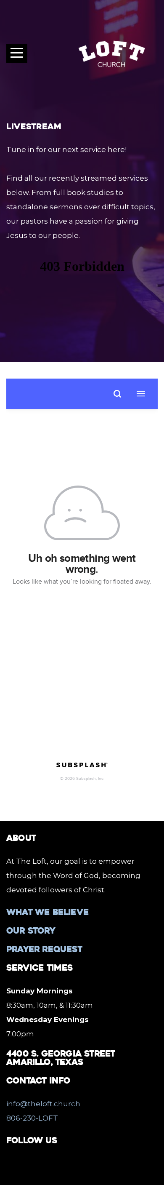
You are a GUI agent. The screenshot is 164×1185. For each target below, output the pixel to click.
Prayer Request (44, 949)
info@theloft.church (43, 1104)
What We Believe (47, 912)
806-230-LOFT (32, 1118)
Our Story (30, 930)
